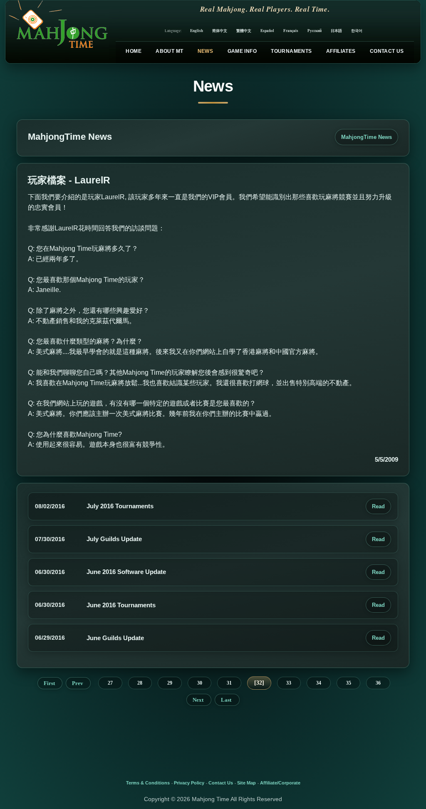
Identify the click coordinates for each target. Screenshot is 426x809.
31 (229, 683)
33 (288, 683)
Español (267, 30)
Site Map (246, 782)
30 (199, 683)
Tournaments (291, 51)
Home (133, 51)
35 (348, 683)
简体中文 (219, 30)
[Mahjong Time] (57, 31)
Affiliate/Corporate (280, 782)
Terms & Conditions (148, 782)
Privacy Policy (189, 782)
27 (110, 683)
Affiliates (341, 51)
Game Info (242, 51)
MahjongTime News (366, 137)
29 (169, 683)
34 (318, 683)
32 (259, 683)
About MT (169, 51)
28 (139, 683)
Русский (314, 30)
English (196, 30)
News (205, 51)
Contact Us (387, 51)
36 (378, 683)
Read (378, 506)
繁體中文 (243, 30)
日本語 (336, 30)
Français (290, 30)
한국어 (356, 30)
